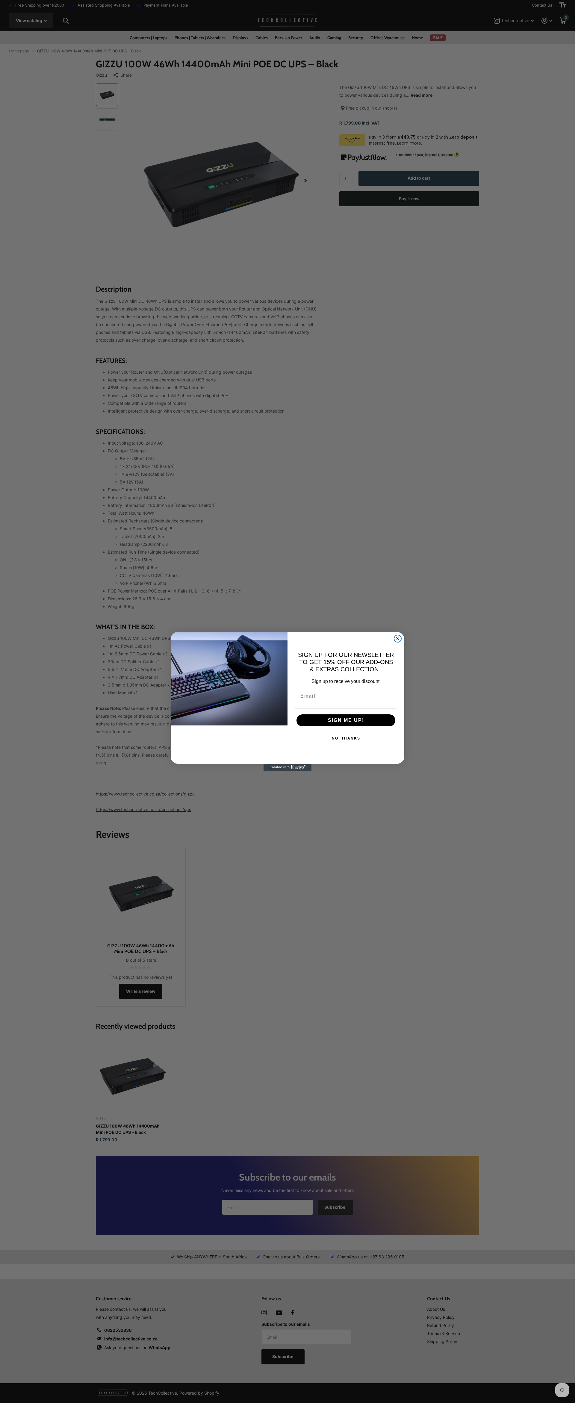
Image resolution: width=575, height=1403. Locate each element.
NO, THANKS (346, 738)
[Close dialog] (397, 638)
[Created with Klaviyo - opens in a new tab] (287, 767)
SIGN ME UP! (346, 720)
